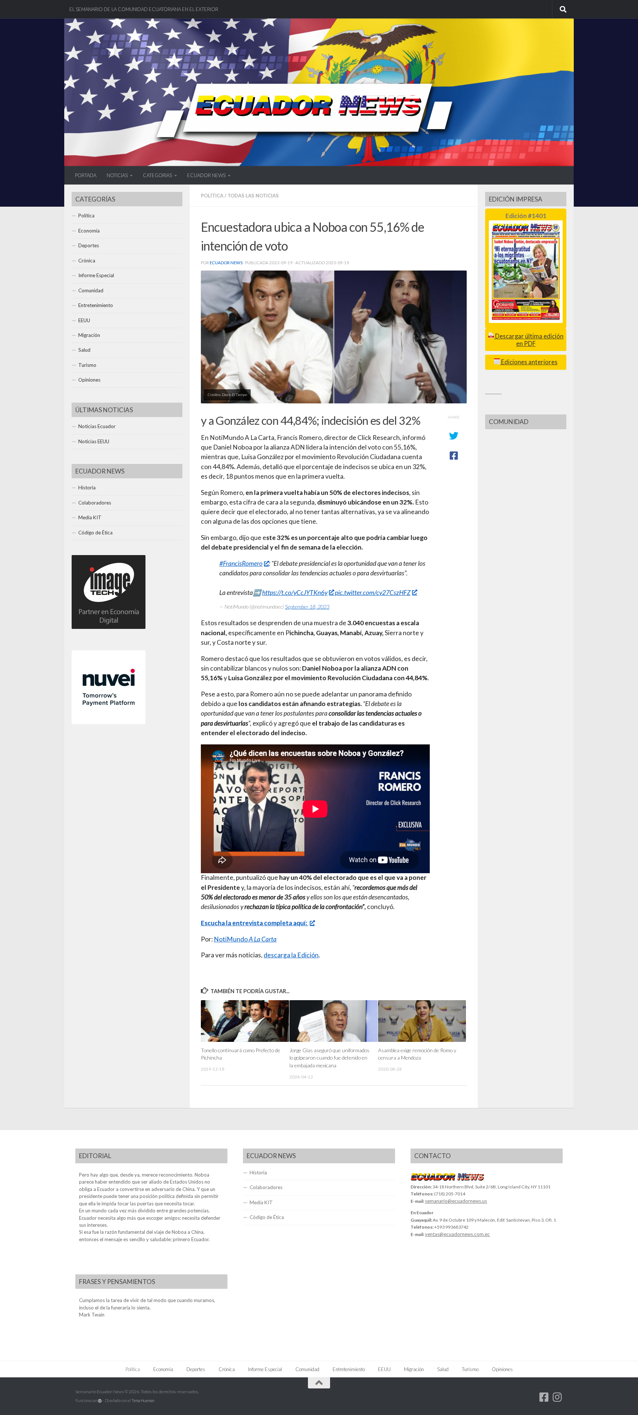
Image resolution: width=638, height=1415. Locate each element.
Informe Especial (96, 275)
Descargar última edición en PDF (528, 340)
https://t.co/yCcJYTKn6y (294, 592)
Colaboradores (94, 503)
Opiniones (89, 380)
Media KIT (90, 517)
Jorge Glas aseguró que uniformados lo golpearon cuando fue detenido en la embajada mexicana (329, 1057)
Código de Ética (95, 533)
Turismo (87, 365)
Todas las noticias (253, 196)
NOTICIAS (117, 175)
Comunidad (90, 290)
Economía (89, 231)
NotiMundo (245, 939)
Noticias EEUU (93, 441)
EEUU (84, 320)
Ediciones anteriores (529, 362)
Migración (89, 335)
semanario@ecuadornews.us (456, 1201)
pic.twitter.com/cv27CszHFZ (373, 592)
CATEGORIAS (157, 175)
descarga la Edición (291, 955)
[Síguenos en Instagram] (557, 1397)
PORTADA (85, 175)
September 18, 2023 (307, 606)
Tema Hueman (142, 1400)
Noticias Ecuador (97, 426)
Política (212, 196)
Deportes (88, 245)
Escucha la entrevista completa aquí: (254, 923)
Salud (84, 350)
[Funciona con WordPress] (100, 1401)
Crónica (86, 261)
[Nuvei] (108, 722)
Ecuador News (226, 262)
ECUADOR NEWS (206, 175)
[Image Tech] (108, 627)
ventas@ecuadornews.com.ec (457, 1234)
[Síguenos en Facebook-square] (544, 1397)
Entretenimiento (95, 305)
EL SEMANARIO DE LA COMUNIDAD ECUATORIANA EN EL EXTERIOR (143, 9)
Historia (87, 487)
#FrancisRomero (241, 563)
